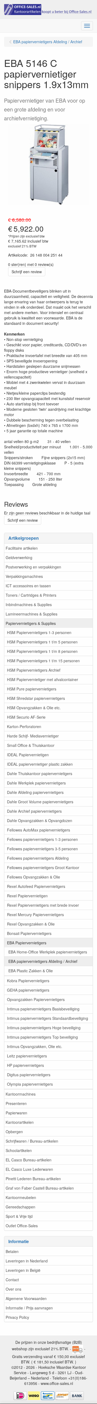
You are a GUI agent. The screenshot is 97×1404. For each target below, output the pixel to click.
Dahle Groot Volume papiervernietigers (40, 801)
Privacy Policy (17, 1317)
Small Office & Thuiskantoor (30, 745)
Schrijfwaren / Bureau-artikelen (32, 1141)
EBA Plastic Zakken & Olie (30, 970)
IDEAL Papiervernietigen (28, 754)
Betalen (12, 1251)
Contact (12, 1279)
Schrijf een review (27, 271)
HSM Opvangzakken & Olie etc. (34, 707)
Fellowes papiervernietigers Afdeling (38, 858)
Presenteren (16, 1103)
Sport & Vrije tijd (19, 1216)
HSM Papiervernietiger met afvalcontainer (42, 679)
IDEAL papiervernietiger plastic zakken (40, 764)
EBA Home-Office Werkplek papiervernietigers (47, 952)
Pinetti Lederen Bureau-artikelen (33, 1178)
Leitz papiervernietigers (27, 1056)
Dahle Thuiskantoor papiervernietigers (39, 773)
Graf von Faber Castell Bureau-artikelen (40, 1188)
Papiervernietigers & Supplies (31, 623)
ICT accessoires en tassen (28, 585)
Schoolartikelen (19, 1150)
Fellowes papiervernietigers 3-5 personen (42, 848)
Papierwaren (16, 1112)
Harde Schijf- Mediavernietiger (33, 736)
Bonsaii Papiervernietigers (29, 933)
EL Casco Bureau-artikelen (28, 1159)
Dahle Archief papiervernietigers (34, 811)
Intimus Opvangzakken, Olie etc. (34, 1046)
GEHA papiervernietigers (28, 990)
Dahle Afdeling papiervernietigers (35, 792)
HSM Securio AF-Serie (26, 717)
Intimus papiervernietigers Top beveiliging (42, 1037)
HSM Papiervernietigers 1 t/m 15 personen (43, 660)
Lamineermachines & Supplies (31, 614)
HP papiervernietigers (25, 1065)
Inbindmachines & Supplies (29, 604)
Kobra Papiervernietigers (28, 980)
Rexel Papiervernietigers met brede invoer (43, 905)
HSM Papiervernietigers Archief (33, 670)
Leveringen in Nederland (27, 1260)
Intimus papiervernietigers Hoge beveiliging (44, 1027)
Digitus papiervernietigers (28, 1074)
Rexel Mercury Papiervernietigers (35, 914)
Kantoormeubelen (21, 1197)
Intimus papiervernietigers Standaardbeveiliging (47, 1018)
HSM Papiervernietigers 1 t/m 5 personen (42, 642)
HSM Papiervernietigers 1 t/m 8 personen (42, 651)
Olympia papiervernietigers (30, 1084)
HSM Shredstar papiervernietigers (36, 698)
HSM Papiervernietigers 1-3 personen (39, 632)
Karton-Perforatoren (24, 726)
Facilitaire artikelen (22, 548)
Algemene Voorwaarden (26, 1298)
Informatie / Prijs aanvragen (29, 1308)
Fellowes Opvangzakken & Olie (33, 877)
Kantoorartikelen (20, 1122)
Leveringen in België (23, 1270)
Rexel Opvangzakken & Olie (31, 924)
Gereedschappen (20, 1206)
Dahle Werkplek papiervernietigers (36, 783)
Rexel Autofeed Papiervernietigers (36, 886)
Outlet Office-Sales (22, 1225)
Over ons (13, 1289)
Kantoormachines (21, 1094)
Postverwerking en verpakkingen (33, 567)
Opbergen (14, 1131)
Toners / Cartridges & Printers (31, 595)
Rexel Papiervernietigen (27, 895)
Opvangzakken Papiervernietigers (36, 999)
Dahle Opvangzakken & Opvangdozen (39, 820)
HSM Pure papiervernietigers (31, 689)
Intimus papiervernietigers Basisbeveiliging (43, 1008)
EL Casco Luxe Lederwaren (29, 1169)
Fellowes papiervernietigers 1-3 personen (42, 839)
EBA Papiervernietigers (26, 942)
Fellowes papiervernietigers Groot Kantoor (43, 867)
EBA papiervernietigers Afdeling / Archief (42, 961)
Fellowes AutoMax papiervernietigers (38, 830)
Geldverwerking (19, 557)
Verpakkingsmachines (24, 576)
